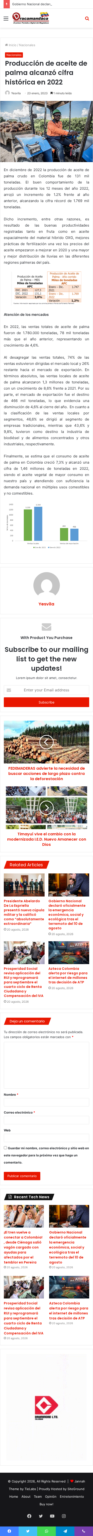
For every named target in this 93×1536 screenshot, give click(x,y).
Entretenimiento (72, 1496)
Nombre (11, 1094)
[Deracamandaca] (31, 18)
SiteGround (75, 1489)
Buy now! (46, 1504)
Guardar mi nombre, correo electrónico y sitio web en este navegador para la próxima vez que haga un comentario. (46, 1155)
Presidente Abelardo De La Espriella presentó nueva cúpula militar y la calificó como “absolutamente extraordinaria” (24, 912)
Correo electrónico (19, 1112)
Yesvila (16, 93)
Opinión (51, 1496)
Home (13, 1496)
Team (38, 1496)
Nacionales (27, 45)
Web (7, 1130)
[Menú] (6, 20)
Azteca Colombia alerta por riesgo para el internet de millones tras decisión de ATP (68, 975)
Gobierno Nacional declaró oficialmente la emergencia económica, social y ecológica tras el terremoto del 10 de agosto (67, 915)
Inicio (12, 45)
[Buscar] (87, 20)
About (26, 1496)
